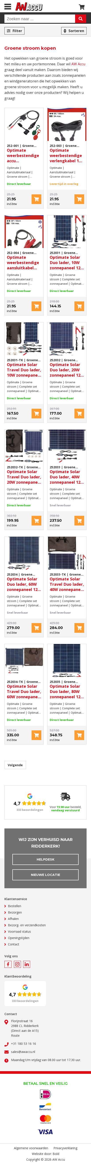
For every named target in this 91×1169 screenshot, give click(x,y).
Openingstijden (18, 938)
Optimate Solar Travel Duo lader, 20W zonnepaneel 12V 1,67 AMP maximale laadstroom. (24, 475)
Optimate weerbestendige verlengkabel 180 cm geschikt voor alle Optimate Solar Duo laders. (67, 153)
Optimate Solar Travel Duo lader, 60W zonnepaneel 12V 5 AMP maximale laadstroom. (24, 689)
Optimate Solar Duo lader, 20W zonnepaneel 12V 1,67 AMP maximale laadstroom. (66, 368)
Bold (56, 1154)
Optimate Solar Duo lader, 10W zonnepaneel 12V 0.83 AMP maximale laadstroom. (66, 260)
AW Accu (78, 64)
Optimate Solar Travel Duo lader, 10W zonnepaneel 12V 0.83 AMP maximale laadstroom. (24, 368)
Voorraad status (19, 931)
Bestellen (14, 906)
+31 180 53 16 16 (23, 1043)
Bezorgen (15, 912)
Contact (13, 944)
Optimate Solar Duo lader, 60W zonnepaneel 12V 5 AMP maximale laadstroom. (23, 582)
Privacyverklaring (65, 1148)
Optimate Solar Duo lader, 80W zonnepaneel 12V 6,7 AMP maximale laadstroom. (66, 689)
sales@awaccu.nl (23, 1052)
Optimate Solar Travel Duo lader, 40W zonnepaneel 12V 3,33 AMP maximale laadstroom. (67, 582)
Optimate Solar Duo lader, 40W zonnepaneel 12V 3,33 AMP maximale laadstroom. (66, 475)
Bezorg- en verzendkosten (27, 925)
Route (15, 1035)
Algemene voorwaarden (31, 1148)
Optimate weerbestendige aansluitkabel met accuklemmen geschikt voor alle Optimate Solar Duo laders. (24, 260)
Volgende (15, 765)
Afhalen (13, 919)
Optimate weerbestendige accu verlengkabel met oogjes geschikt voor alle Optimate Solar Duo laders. (24, 153)
